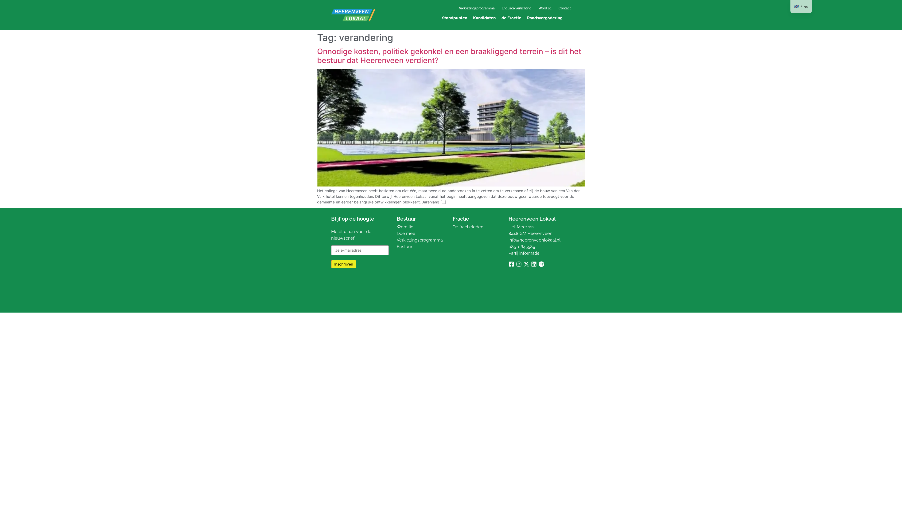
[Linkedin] (534, 264)
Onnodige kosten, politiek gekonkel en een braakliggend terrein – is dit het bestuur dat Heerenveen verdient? (449, 56)
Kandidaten (484, 18)
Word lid (545, 8)
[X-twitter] (526, 264)
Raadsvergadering (545, 18)
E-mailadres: (342, 244)
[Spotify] (541, 264)
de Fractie (511, 18)
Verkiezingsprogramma (477, 8)
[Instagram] (519, 264)
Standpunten (454, 18)
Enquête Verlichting (517, 8)
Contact (565, 8)
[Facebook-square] (511, 264)
